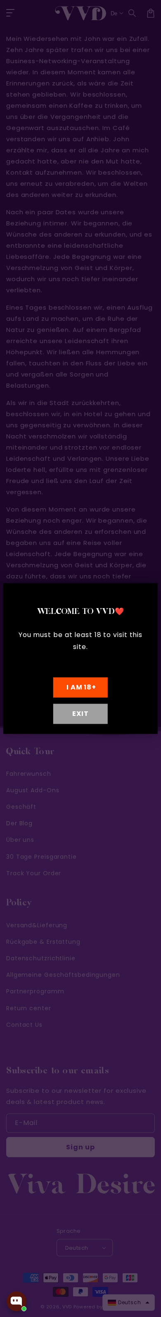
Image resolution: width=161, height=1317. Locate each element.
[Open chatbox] (16, 1301)
